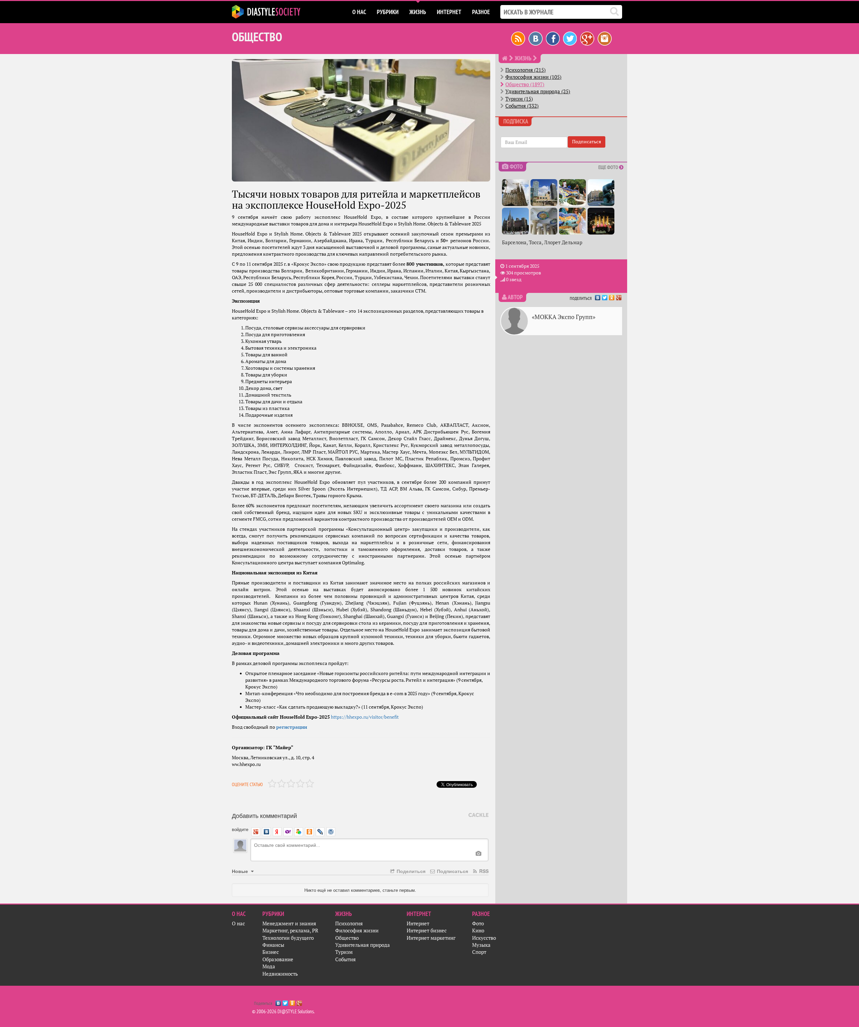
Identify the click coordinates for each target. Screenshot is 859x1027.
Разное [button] (481, 12)
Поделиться (410, 871)
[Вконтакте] (535, 38)
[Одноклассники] (611, 296)
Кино (478, 930)
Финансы (273, 945)
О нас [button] (359, 12)
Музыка (481, 945)
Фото (478, 923)
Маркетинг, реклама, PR (290, 930)
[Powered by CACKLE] (478, 815)
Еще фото (608, 167)
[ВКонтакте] (597, 296)
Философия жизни (356, 930)
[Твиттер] (570, 38)
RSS (483, 871)
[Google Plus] (618, 296)
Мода (268, 966)
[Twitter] (604, 296)
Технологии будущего (288, 938)
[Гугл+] (587, 38)
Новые (240, 871)
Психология (349, 923)
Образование (277, 959)
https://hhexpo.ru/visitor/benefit (365, 717)
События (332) (522, 106)
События (345, 959)
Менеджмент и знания (289, 923)
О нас (238, 923)
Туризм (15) (519, 99)
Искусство (484, 938)
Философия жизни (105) (533, 77)
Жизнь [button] (417, 12)
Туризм (344, 952)
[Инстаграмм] (605, 38)
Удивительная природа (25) (537, 91)
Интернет (418, 923)
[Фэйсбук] (553, 38)
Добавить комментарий (264, 815)
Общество (347, 938)
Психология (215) (525, 70)
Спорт (479, 952)
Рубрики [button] (388, 12)
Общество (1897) (524, 84)
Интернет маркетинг (431, 938)
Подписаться (452, 871)
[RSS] (518, 38)
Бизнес (270, 952)
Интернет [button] (449, 12)
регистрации (291, 727)
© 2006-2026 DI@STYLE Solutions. (283, 1011)
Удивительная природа (362, 945)
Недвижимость (280, 974)
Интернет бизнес (427, 930)
